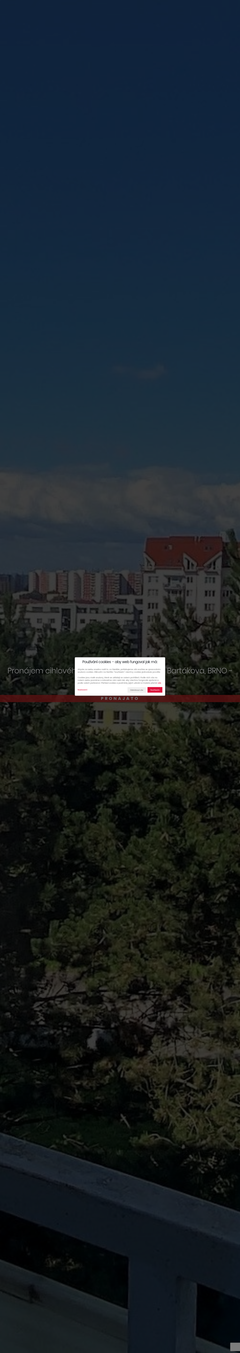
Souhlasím (155, 690)
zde (159, 682)
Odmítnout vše (136, 690)
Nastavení (82, 689)
